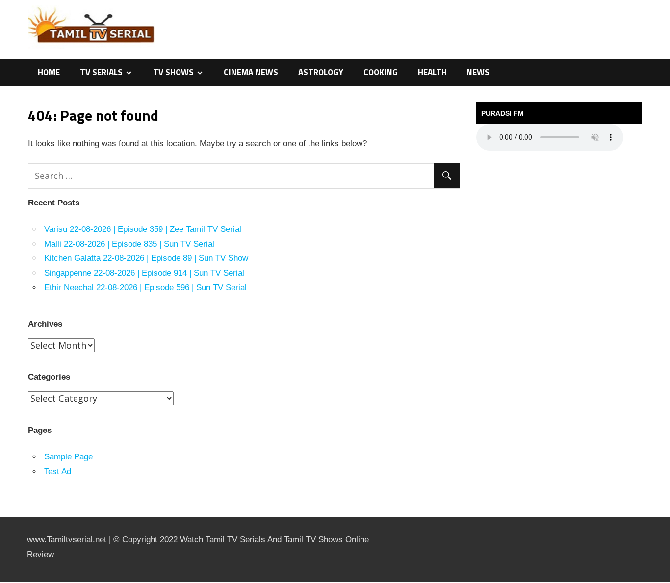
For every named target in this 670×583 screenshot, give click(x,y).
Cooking (380, 72)
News (478, 72)
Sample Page (68, 456)
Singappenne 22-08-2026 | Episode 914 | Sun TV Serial (144, 273)
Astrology (320, 72)
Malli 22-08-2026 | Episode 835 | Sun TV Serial (129, 244)
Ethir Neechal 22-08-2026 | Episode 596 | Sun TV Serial (145, 287)
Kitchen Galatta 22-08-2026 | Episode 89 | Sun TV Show (146, 258)
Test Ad (57, 471)
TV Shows (173, 72)
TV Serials (101, 72)
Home (49, 72)
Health (432, 72)
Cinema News (251, 72)
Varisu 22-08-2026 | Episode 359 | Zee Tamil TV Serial (142, 229)
